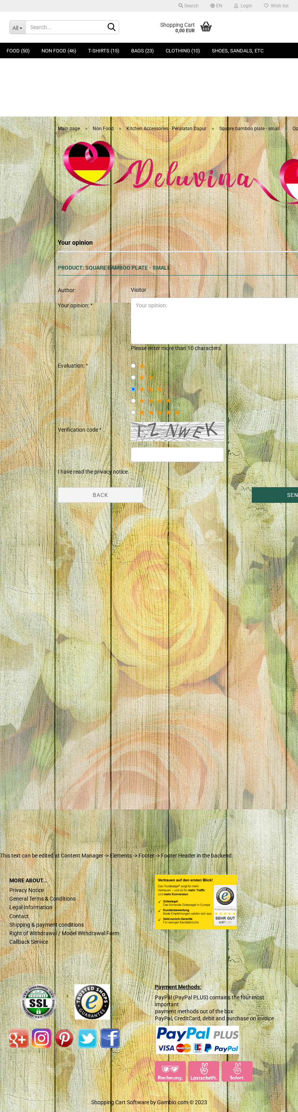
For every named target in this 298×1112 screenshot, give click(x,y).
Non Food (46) (59, 51)
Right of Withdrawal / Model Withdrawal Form (64, 933)
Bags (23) (142, 51)
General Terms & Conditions (42, 899)
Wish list (279, 6)
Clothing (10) (183, 51)
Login (245, 6)
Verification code (78, 430)
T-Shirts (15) (104, 51)
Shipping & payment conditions (46, 925)
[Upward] (21, 1100)
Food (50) (18, 51)
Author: (67, 290)
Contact (19, 916)
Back (100, 495)
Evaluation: (72, 366)
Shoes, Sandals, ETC (237, 51)
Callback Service (28, 942)
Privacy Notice (26, 890)
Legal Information (30, 907)
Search (191, 6)
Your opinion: (74, 305)
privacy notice (111, 472)
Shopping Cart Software (120, 1102)
